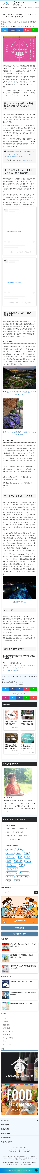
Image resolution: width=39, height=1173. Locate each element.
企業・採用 (10, 832)
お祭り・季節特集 (13, 869)
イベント (10, 853)
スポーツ (27, 836)
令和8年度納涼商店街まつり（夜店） (22, 1003)
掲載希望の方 (19, 928)
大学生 (29, 861)
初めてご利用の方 (19, 934)
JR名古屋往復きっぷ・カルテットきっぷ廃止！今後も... (23, 945)
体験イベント (12, 865)
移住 (20, 836)
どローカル (18, 22)
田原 (27, 22)
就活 (19, 853)
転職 (21, 857)
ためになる (11, 849)
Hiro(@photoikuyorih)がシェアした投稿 (19, 252)
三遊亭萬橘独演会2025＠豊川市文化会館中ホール (23, 993)
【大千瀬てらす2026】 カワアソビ (21, 981)
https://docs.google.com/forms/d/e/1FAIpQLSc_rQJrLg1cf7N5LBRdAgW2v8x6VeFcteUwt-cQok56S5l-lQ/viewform (19, 667)
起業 (9, 881)
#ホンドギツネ (16, 154)
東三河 (18, 881)
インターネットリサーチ (13, 82)
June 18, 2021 (27, 160)
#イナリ (23, 154)
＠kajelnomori (7, 488)
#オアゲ (30, 154)
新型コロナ (16, 839)
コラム (9, 839)
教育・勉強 (19, 832)
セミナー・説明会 (23, 877)
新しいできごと (12, 873)
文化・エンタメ (12, 836)
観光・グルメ (7, 22)
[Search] (36, 892)
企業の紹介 (19, 861)
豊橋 (2, 24)
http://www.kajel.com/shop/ (12, 479)
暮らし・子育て (12, 828)
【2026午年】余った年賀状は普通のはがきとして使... (23, 967)
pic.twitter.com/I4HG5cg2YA (14, 156)
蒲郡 (31, 22)
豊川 (34, 22)
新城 (24, 22)
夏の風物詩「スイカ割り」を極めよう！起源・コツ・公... (23, 956)
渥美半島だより (21, 602)
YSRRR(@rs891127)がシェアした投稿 (19, 303)
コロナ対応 (25, 873)
